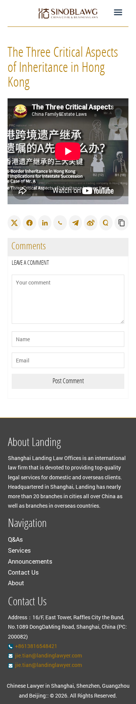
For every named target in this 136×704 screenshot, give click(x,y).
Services (19, 550)
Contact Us (23, 572)
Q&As (15, 539)
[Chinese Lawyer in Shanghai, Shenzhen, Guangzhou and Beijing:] (68, 13)
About (16, 583)
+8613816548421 (36, 646)
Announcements (30, 561)
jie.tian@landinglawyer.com (48, 655)
